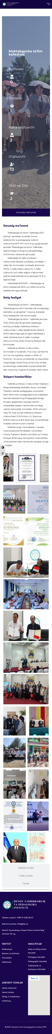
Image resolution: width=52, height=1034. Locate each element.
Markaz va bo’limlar (10, 953)
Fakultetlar (7, 958)
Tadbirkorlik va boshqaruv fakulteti (36, 967)
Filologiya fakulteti (36, 957)
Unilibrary (6, 1001)
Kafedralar (6, 962)
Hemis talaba (8, 992)
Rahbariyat (7, 949)
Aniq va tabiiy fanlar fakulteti (37, 951)
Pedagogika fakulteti (37, 961)
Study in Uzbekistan (11, 996)
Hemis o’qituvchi (9, 988)
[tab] (26, 212)
